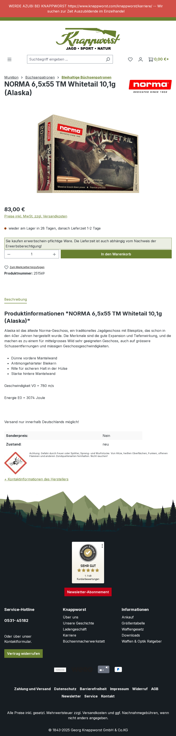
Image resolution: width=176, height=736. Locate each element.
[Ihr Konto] (140, 59)
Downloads (131, 635)
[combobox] (65, 59)
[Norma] (150, 86)
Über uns (70, 617)
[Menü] (9, 59)
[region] (88, 8)
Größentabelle (133, 623)
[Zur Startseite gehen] (88, 39)
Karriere (69, 635)
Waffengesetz (133, 629)
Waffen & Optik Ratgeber (142, 641)
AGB (154, 689)
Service (91, 696)
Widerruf (140, 689)
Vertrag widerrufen (23, 653)
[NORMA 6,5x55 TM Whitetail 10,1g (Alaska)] (88, 155)
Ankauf (128, 617)
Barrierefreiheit (93, 689)
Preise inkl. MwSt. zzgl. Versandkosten (35, 216)
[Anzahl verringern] (8, 254)
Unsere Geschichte (78, 623)
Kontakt (108, 696)
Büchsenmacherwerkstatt (84, 641)
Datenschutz (65, 689)
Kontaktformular (17, 641)
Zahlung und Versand (32, 689)
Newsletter (71, 696)
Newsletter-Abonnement (88, 592)
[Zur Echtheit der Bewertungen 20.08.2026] (88, 582)
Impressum (119, 689)
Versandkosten (94, 713)
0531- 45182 (16, 620)
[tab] (15, 299)
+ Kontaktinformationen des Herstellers (36, 479)
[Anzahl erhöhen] (54, 254)
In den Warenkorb (116, 254)
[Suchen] (108, 59)
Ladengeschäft (74, 629)
